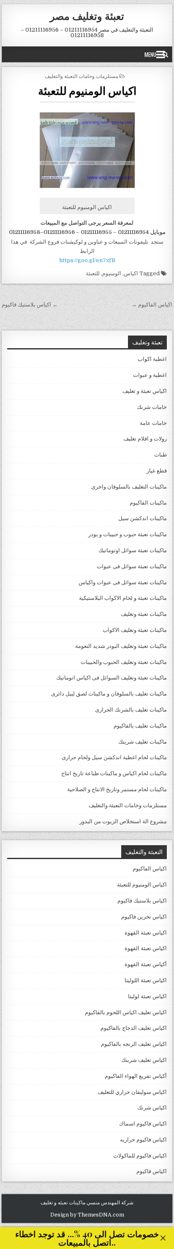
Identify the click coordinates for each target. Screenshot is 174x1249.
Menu (150, 54)
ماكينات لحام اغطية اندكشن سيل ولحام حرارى (114, 757)
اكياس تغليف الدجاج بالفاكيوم (134, 1028)
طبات (160, 454)
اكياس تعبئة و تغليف (144, 391)
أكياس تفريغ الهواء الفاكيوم (136, 1076)
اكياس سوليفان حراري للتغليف (132, 1092)
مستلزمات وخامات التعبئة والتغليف (81, 75)
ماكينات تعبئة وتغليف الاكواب (135, 630)
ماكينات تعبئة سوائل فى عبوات (132, 566)
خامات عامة (153, 423)
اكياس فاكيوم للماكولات (140, 1155)
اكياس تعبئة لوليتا (147, 996)
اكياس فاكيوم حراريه (143, 1139)
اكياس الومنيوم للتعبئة (87, 90)
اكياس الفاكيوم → (151, 304)
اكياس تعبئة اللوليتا (146, 980)
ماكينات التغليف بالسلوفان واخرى (129, 486)
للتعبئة (93, 273)
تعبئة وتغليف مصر (87, 15)
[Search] (165, 54)
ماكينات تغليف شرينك (142, 742)
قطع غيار (157, 470)
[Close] (163, 1238)
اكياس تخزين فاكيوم (144, 916)
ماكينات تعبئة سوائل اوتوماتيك (132, 550)
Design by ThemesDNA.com (87, 1215)
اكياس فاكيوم (151, 1171)
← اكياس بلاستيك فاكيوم (30, 304)
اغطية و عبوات (150, 375)
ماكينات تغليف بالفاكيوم (140, 726)
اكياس (131, 273)
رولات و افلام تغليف (145, 438)
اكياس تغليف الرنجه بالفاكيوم (134, 1044)
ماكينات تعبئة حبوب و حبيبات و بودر (127, 534)
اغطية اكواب (152, 359)
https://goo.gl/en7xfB (87, 260)
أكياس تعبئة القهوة (146, 964)
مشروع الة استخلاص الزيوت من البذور (123, 821)
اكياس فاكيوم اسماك (143, 1123)
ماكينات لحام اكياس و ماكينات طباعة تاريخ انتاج (114, 773)
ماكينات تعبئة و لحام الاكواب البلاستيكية (123, 598)
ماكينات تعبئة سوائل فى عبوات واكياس (123, 582)
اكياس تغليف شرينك (144, 1060)
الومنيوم (111, 273)
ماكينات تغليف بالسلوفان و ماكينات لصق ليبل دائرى (109, 693)
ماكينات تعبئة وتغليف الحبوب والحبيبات (124, 662)
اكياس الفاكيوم (150, 868)
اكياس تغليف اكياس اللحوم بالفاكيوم (126, 1012)
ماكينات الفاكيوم (148, 503)
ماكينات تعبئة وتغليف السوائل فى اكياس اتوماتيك (111, 677)
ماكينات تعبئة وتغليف (144, 614)
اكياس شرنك (152, 1107)
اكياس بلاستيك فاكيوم (142, 900)
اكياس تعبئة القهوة (146, 932)
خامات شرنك (152, 407)
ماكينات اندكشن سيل (142, 518)
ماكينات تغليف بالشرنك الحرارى (131, 709)
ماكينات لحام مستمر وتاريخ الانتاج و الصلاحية (117, 789)
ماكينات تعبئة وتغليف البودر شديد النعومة (121, 646)
